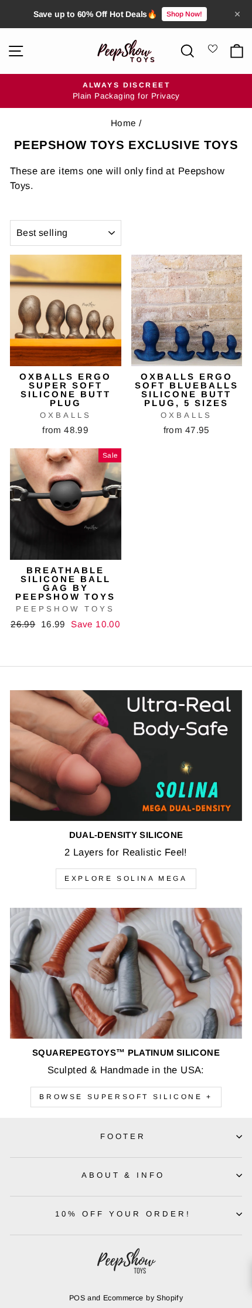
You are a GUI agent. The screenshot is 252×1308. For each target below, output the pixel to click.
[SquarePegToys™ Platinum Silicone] (126, 973)
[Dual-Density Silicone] (126, 755)
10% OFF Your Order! (123, 1213)
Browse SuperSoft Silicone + (125, 1097)
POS (77, 1298)
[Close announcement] (237, 14)
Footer (123, 1136)
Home (124, 123)
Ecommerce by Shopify (143, 1298)
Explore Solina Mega (125, 878)
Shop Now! (184, 14)
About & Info (123, 1175)
